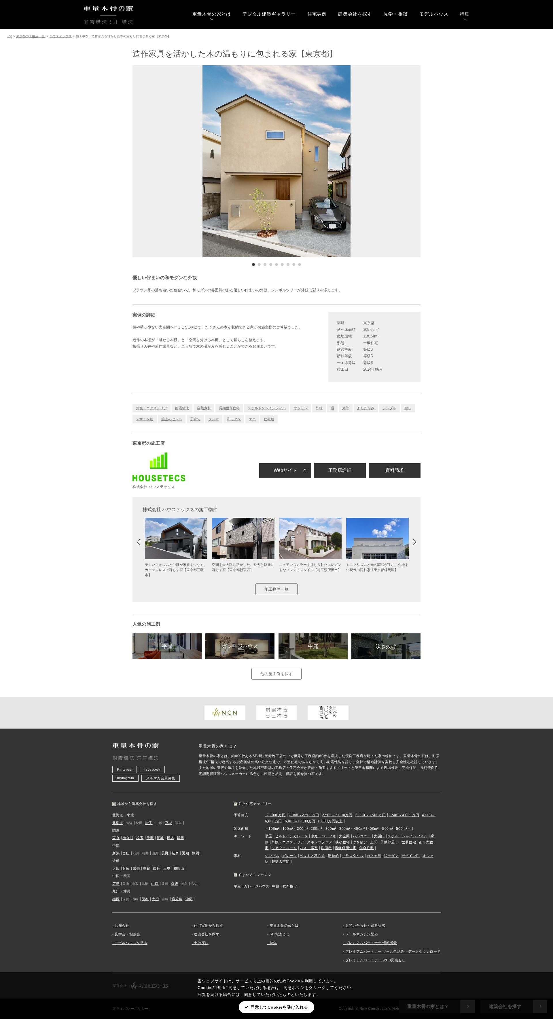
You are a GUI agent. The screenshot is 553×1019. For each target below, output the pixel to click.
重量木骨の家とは (211, 14)
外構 (319, 408)
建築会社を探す (355, 14)
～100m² (272, 829)
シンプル (389, 408)
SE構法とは (279, 934)
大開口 (379, 836)
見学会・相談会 (127, 934)
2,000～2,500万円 (304, 815)
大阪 (116, 868)
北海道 (117, 823)
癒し (407, 408)
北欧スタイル (353, 856)
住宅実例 (317, 14)
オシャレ (301, 408)
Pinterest (124, 769)
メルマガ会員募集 (160, 778)
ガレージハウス (240, 646)
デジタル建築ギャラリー (269, 14)
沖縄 (189, 899)
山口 (154, 884)
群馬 (180, 838)
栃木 (170, 838)
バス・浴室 (309, 848)
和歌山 (178, 868)
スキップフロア (319, 842)
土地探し (201, 943)
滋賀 (146, 868)
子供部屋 (387, 842)
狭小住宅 (342, 842)
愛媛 (174, 884)
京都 (136, 868)
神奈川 (127, 838)
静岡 (195, 853)
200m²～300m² (323, 829)
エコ (252, 419)
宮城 (168, 823)
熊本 (145, 899)
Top (9, 36)
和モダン (234, 419)
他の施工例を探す (276, 673)
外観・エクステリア (151, 408)
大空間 (344, 836)
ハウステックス (61, 36)
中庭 (313, 646)
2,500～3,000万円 (337, 815)
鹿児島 (177, 899)
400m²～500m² (380, 829)
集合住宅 (366, 848)
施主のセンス (171, 419)
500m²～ (403, 829)
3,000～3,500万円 (370, 815)
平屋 (167, 646)
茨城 (160, 838)
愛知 (185, 853)
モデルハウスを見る (131, 943)
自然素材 (204, 408)
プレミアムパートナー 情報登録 (371, 943)
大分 (155, 899)
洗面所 (326, 848)
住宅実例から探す (208, 926)
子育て (195, 419)
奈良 (156, 868)
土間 (373, 842)
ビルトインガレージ (291, 836)
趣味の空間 (281, 862)
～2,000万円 (275, 815)
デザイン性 (144, 419)
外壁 (345, 408)
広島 (116, 884)
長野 (164, 853)
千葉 (150, 838)
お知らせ (122, 926)
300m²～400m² (352, 829)
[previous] (204, 161)
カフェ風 (374, 856)
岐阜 (175, 853)
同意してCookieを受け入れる (279, 1007)
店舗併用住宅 (346, 848)
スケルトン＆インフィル (267, 408)
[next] (348, 161)
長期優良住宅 (229, 408)
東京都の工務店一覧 (31, 36)
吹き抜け (386, 646)
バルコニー (362, 836)
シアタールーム (284, 848)
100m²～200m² (295, 829)
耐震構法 (182, 408)
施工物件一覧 (276, 589)
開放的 (333, 856)
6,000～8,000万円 (300, 821)
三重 (167, 868)
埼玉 (139, 838)
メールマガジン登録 (361, 934)
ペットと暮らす (312, 856)
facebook (152, 769)
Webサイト (285, 470)
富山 (126, 853)
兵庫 (126, 868)
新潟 (116, 853)
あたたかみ (365, 408)
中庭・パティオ (323, 836)
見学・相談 (396, 14)
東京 (116, 838)
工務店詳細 (339, 470)
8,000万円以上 (330, 821)
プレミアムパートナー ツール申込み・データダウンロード (393, 951)
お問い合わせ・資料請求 (365, 926)
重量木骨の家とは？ (218, 746)
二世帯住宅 (407, 842)
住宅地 (269, 419)
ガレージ (289, 856)
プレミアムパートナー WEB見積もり (375, 960)
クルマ (214, 419)
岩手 (148, 823)
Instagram (125, 778)
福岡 (116, 899)
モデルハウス (433, 14)
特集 (464, 14)
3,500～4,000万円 (404, 815)
